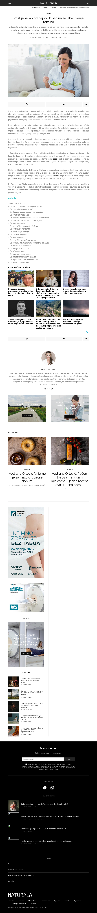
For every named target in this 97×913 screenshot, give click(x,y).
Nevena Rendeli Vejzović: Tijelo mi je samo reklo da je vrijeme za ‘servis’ (26, 640)
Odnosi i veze (46, 901)
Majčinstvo (77, 901)
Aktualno (46, 7)
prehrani (56, 176)
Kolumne (54, 7)
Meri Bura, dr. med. (61, 37)
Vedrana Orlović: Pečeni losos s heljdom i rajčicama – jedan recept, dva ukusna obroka (70, 479)
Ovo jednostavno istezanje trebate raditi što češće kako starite (32, 717)
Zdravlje (11, 901)
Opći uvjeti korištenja (15, 869)
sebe (55, 159)
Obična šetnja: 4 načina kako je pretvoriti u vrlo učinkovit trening (32, 693)
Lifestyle (67, 901)
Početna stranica (36, 7)
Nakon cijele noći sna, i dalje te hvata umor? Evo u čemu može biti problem (50, 816)
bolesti (36, 139)
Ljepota (57, 901)
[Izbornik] (9, 3)
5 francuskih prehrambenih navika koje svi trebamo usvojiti (31, 680)
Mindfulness (32, 901)
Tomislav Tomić (79, 412)
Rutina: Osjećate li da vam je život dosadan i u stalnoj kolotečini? (45, 804)
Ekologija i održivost (19, 904)
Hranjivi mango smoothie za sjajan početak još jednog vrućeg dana (46, 841)
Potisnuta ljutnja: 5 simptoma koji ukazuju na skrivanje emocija (32, 705)
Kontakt (11, 881)
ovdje (57, 769)
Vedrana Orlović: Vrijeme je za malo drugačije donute (27, 477)
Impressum (12, 864)
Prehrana (21, 901)
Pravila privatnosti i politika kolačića (20, 875)
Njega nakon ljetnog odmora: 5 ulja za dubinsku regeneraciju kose (32, 730)
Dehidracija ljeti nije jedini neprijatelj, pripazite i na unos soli (43, 829)
